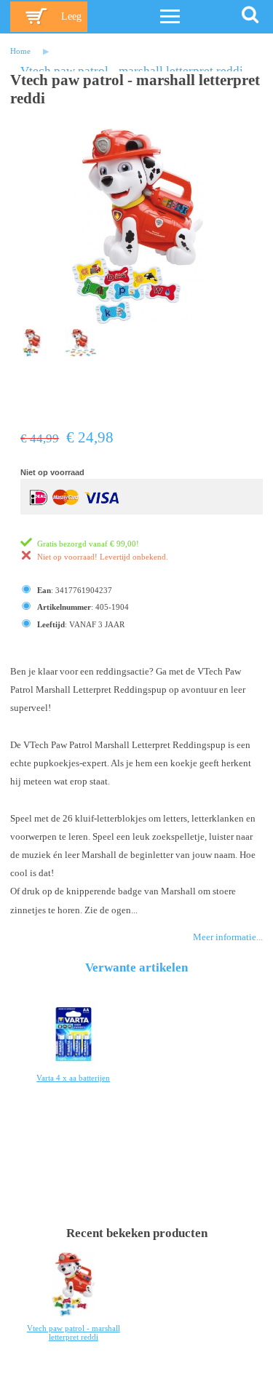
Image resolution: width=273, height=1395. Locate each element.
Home (20, 51)
